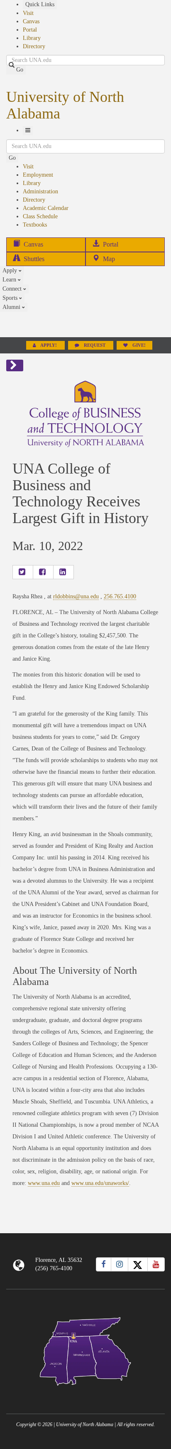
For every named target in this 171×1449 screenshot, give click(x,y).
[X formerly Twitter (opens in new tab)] (138, 1264)
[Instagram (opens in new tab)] (119, 1264)
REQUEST (95, 345)
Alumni (12, 307)
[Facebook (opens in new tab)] (103, 1264)
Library (32, 38)
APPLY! (48, 345)
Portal (30, 30)
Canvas (31, 21)
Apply (10, 270)
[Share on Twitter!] (22, 572)
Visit (28, 13)
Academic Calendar (45, 208)
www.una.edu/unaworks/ (100, 1183)
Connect (12, 289)
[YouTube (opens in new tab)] (156, 1264)
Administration (40, 191)
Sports (10, 298)
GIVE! (138, 345)
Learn (10, 279)
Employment (38, 175)
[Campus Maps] (85, 1350)
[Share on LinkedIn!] (63, 572)
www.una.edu (44, 1183)
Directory (34, 46)
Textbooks (35, 225)
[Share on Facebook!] (43, 572)
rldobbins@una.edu (76, 596)
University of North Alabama (65, 105)
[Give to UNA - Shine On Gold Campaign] (85, 1392)
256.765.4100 (120, 596)
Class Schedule (40, 216)
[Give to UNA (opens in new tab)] (85, 324)
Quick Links (39, 4)
